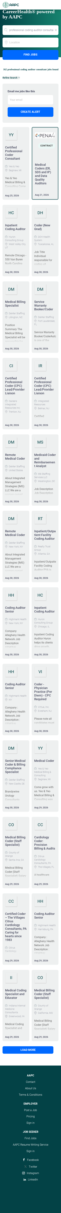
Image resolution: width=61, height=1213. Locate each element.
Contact (30, 1081)
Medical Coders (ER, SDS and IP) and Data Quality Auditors (43, 174)
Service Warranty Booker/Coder (43, 305)
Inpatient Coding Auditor (15, 227)
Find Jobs (31, 54)
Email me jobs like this (21, 91)
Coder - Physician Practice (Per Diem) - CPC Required (43, 691)
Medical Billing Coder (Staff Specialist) (15, 840)
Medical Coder (44, 761)
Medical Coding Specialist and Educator (15, 994)
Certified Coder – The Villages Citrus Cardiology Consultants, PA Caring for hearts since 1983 (16, 927)
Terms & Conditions (30, 1094)
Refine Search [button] (10, 77)
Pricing (30, 1116)
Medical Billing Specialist (15, 303)
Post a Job (30, 1110)
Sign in (30, 1122)
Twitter (33, 1166)
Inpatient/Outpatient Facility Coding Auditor (45, 534)
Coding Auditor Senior (15, 609)
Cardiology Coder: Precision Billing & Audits (44, 842)
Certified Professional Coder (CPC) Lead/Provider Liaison (15, 386)
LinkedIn (33, 1179)
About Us (30, 1088)
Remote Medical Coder (15, 456)
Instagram (33, 1173)
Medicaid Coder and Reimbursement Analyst (45, 460)
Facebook (33, 1160)
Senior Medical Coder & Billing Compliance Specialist (15, 766)
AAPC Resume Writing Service (30, 1144)
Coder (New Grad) (42, 227)
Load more (28, 1049)
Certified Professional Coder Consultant (13, 153)
